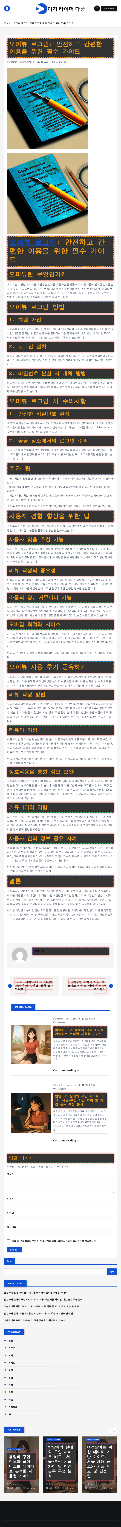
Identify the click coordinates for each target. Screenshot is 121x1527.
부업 (11, 1377)
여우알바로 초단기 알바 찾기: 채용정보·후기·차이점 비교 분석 (35, 1320)
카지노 (12, 1362)
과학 (11, 1392)
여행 (11, 1384)
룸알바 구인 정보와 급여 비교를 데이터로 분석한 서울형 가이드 (35, 1292)
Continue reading (65, 1070)
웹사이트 (11, 1226)
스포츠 (12, 1348)
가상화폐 (13, 1407)
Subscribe (109, 8)
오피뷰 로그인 (32, 242)
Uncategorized (27, 61)
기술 (11, 1399)
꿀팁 (11, 1370)
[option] (21, 1464)
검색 (9, 1260)
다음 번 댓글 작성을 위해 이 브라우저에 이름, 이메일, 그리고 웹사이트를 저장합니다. (54, 1241)
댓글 (10, 1173)
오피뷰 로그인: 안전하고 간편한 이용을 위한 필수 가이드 (43, 23)
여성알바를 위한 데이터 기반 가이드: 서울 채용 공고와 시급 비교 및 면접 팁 (41, 1306)
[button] (110, 1430)
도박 (11, 1355)
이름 (10, 1198)
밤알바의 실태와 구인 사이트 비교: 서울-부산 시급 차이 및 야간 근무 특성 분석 (43, 1299)
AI (10, 1414)
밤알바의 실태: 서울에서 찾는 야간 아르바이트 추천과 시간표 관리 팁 (38, 1313)
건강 (11, 1340)
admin (14, 61)
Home (7, 23)
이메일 (11, 1212)
